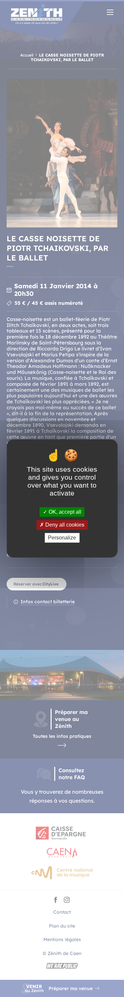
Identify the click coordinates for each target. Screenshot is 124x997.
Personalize (62, 537)
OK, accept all (64, 512)
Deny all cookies (64, 525)
